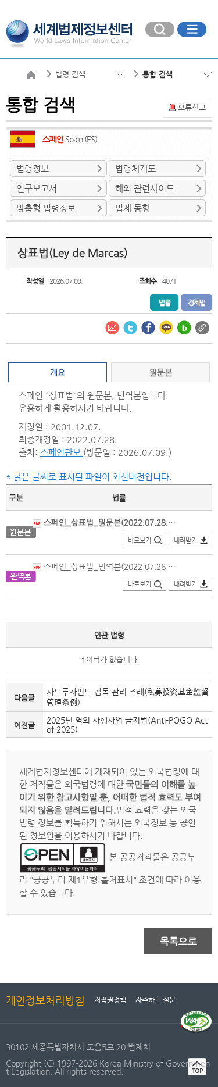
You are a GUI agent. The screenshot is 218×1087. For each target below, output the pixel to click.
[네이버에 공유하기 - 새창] (184, 327)
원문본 (160, 372)
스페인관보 (61, 452)
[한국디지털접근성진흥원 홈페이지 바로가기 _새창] (196, 1015)
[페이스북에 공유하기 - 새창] (148, 327)
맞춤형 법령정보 (46, 208)
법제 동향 (132, 208)
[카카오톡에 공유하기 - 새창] (166, 327)
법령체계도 (135, 168)
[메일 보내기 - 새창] (112, 327)
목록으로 (178, 941)
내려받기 (185, 540)
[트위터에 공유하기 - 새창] (130, 327)
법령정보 (32, 168)
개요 (57, 372)
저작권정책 (110, 1000)
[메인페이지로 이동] (69, 32)
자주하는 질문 (155, 1000)
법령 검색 (70, 74)
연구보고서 (36, 188)
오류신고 (192, 107)
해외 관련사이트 (144, 188)
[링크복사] (202, 327)
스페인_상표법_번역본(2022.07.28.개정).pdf (108, 566)
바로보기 (139, 540)
